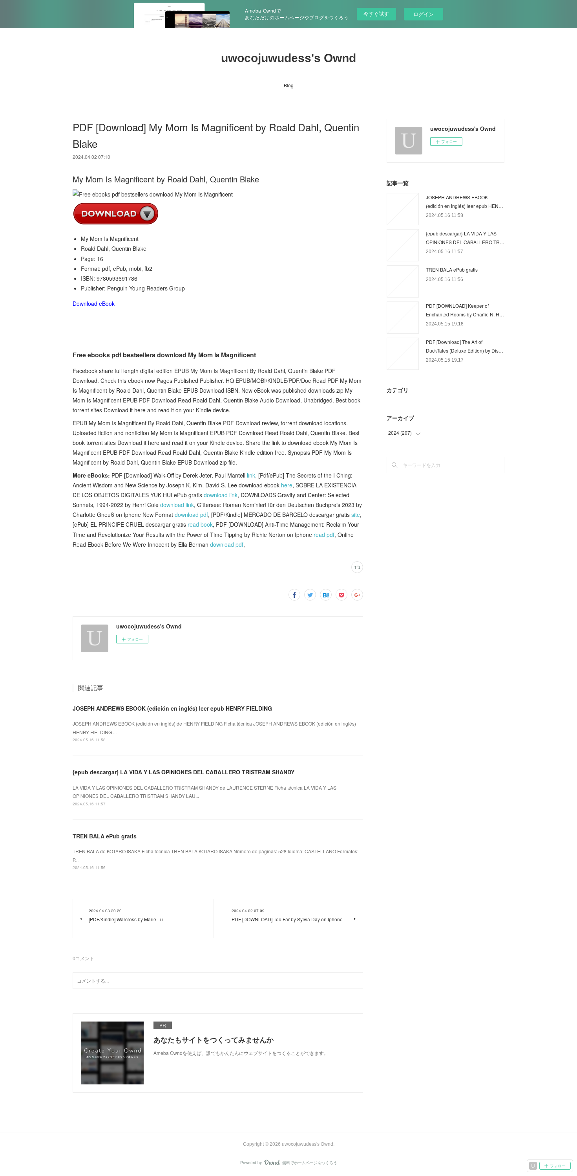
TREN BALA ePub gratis (105, 836)
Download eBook (94, 303)
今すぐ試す (376, 13)
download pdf (191, 514)
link (251, 475)
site (355, 514)
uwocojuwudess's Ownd (288, 57)
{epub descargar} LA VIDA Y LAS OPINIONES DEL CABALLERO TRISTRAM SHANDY (183, 772)
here (286, 485)
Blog (289, 85)
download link (220, 495)
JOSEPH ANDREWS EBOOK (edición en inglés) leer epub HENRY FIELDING (172, 708)
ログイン (423, 14)
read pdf (324, 534)
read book (200, 524)
